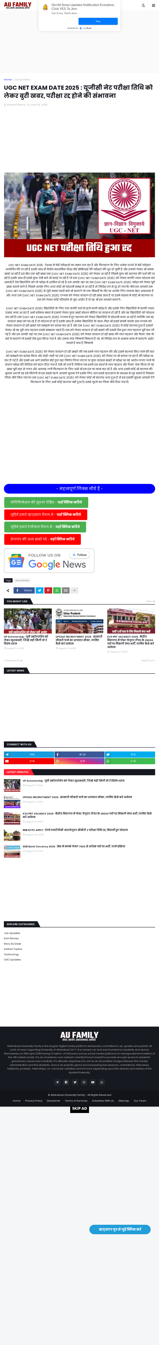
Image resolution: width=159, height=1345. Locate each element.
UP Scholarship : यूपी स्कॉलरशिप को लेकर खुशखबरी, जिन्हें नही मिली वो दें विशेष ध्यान (26, 640)
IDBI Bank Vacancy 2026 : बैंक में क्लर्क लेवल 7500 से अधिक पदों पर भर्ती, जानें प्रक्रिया (74, 846)
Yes (98, 21)
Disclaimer (53, 1101)
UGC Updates (12, 959)
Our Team (140, 1101)
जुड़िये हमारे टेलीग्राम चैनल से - (45, 527)
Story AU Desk (12, 944)
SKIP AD (79, 1108)
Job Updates (22, 79)
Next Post (147, 660)
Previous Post (14, 660)
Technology (11, 954)
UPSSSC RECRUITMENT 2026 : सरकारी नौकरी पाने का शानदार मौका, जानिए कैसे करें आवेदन (79, 640)
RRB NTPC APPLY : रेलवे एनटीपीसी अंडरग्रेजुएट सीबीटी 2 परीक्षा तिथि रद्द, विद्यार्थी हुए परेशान (75, 830)
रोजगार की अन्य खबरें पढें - (42, 539)
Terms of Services (76, 1101)
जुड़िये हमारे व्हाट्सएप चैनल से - (45, 515)
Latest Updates (17, 772)
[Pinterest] (48, 590)
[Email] (66, 590)
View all (150, 601)
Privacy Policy (33, 1101)
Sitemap (123, 1101)
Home (8, 79)
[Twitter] (39, 590)
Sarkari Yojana (13, 949)
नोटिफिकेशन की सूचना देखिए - (46, 502)
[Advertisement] (79, 42)
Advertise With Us (103, 1101)
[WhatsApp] (57, 590)
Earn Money (11, 938)
